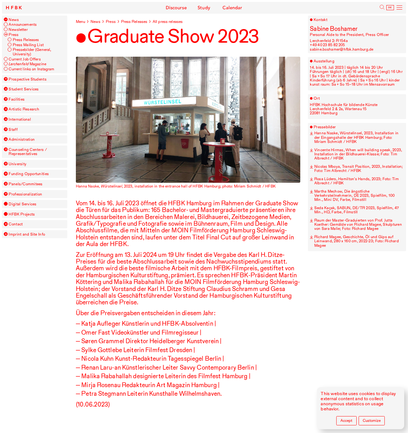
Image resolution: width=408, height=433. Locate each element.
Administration (22, 139)
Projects (22, 214)
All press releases (168, 21)
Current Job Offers (24, 59)
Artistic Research (24, 109)
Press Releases (26, 40)
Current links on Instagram (31, 69)
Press (13, 34)
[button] (6, 19)
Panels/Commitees (25, 184)
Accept (346, 420)
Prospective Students (27, 79)
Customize (372, 420)
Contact (16, 224)
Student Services (24, 89)
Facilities (17, 99)
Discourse (176, 8)
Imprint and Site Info (27, 234)
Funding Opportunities (29, 174)
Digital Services (22, 204)
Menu (80, 21)
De (390, 7)
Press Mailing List (28, 45)
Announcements (23, 24)
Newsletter (18, 29)
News (14, 20)
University (17, 164)
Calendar (232, 8)
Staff (13, 129)
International (20, 119)
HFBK (14, 8)
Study (204, 8)
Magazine (27, 64)
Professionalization (25, 194)
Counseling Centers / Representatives (28, 151)
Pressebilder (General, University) (32, 51)
